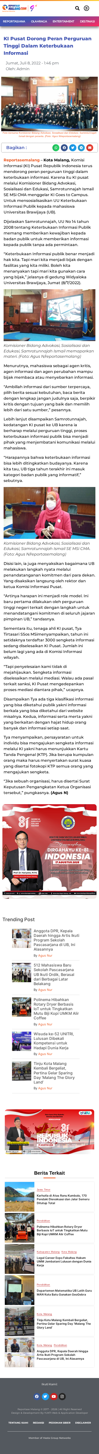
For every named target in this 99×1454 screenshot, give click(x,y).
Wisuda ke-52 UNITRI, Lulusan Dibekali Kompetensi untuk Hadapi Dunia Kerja (54, 1040)
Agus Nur (45, 955)
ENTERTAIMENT (63, 21)
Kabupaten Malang (48, 1252)
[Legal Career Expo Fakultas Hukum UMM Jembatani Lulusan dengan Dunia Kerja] (19, 1259)
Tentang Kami (18, 1422)
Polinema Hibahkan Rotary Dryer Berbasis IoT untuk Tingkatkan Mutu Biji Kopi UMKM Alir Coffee (56, 1009)
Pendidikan (43, 1221)
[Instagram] (62, 1396)
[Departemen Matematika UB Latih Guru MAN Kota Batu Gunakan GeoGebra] (19, 1290)
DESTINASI (87, 21)
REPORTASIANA (14, 21)
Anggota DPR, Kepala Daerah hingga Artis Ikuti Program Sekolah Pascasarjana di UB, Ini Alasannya (56, 940)
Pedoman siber (59, 1422)
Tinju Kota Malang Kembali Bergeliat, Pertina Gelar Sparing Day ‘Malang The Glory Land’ (54, 1072)
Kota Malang (69, 1252)
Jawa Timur (43, 1189)
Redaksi (38, 1422)
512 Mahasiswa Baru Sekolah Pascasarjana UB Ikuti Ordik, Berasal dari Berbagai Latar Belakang (54, 974)
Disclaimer (83, 1422)
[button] (77, 8)
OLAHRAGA (39, 21)
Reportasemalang (22, 160)
